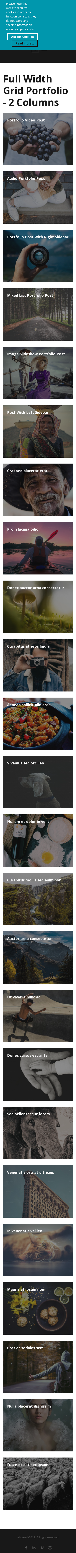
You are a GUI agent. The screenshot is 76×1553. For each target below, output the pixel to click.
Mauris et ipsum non (25, 1289)
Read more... (25, 43)
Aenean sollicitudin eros (28, 705)
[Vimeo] (42, 1547)
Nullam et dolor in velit (28, 821)
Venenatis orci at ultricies (30, 1172)
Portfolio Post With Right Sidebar (38, 237)
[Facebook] (26, 1547)
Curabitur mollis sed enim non (34, 880)
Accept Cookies (22, 37)
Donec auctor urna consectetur (35, 588)
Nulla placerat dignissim (29, 1406)
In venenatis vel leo (24, 1231)
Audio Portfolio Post (26, 178)
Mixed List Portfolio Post (30, 295)
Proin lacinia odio (23, 529)
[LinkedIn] (33, 1547)
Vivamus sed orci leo (25, 763)
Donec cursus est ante (27, 1055)
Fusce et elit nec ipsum (27, 1465)
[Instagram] (50, 1547)
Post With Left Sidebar (28, 412)
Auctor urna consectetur (29, 938)
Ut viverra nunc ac (23, 997)
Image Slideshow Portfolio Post (36, 354)
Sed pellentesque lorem (28, 1114)
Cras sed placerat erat (27, 471)
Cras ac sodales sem (25, 1348)
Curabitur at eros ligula (28, 646)
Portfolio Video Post (26, 120)
